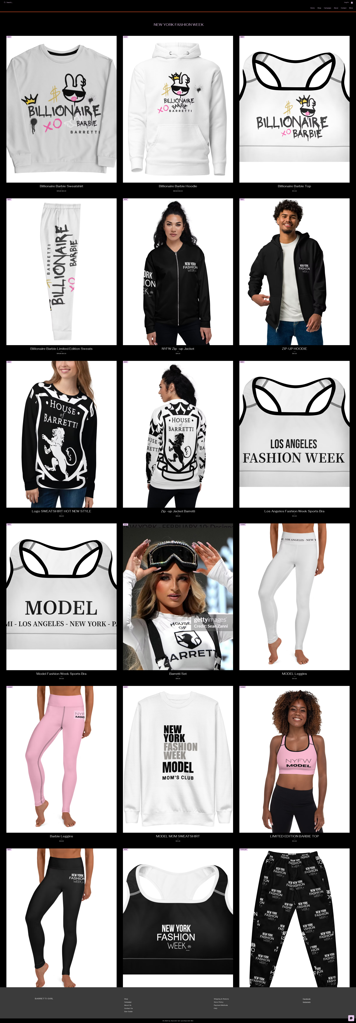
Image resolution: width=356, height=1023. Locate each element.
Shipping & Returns (221, 999)
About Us (128, 1005)
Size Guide (128, 1011)
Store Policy (218, 1002)
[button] (352, 2)
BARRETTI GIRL (44, 998)
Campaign (127, 1002)
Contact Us (128, 1008)
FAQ (215, 1008)
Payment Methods (221, 1005)
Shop (126, 999)
